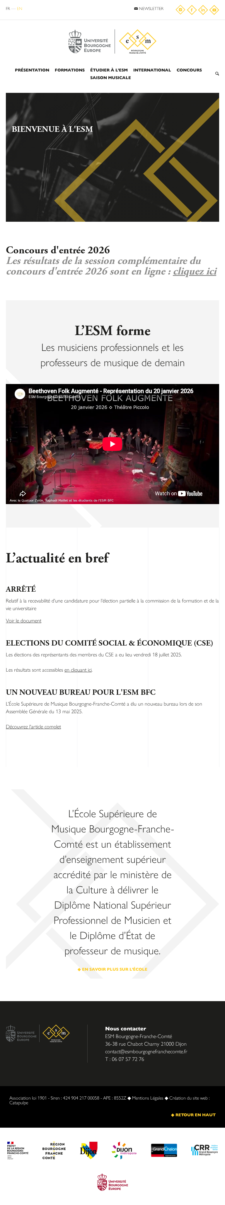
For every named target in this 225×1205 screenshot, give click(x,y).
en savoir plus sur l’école (114, 969)
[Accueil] (112, 27)
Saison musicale (110, 77)
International (152, 70)
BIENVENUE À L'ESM (52, 129)
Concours (189, 70)
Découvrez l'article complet (33, 726)
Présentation (32, 70)
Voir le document (23, 620)
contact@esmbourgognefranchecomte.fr (146, 1051)
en (19, 8)
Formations (70, 70)
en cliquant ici (78, 669)
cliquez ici (194, 271)
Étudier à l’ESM (109, 70)
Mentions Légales (147, 1097)
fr (8, 8)
